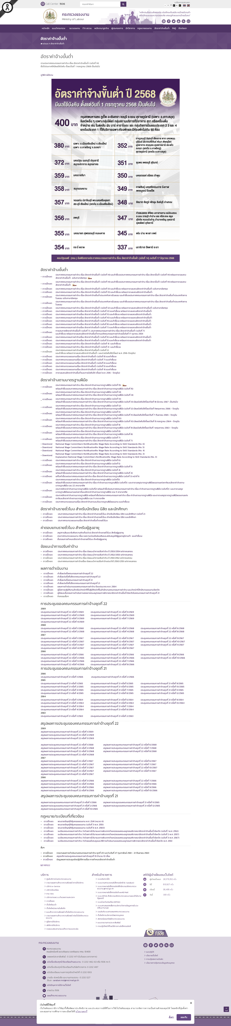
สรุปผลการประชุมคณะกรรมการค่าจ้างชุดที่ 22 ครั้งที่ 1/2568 (67, 744)
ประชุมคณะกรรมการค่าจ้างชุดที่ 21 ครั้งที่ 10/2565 (162, 686)
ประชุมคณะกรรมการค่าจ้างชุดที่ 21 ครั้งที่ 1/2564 (62, 699)
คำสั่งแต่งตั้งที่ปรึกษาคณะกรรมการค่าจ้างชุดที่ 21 (78, 583)
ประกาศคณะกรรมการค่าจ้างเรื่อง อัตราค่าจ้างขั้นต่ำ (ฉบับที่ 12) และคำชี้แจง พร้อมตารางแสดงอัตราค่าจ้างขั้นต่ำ (104, 311)
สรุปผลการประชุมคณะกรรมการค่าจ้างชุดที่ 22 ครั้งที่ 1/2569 (67, 731)
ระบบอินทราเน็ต (104, 878)
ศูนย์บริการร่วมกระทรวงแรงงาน (58, 878)
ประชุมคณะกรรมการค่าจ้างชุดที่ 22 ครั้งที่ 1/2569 (62, 612)
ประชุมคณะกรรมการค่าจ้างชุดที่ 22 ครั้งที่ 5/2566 (112, 654)
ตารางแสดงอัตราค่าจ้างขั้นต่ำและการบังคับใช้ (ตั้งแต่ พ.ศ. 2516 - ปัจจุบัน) (88, 372)
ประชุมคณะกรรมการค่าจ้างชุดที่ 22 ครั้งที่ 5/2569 (112, 612)
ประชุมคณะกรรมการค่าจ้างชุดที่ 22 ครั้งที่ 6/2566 (112, 657)
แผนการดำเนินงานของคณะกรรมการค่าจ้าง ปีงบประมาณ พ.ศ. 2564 (86, 586)
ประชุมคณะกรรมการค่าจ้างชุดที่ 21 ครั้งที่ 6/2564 (112, 703)
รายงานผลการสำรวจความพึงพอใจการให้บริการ (65, 882)
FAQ (174, 28)
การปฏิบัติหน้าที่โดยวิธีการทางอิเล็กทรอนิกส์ (114, 926)
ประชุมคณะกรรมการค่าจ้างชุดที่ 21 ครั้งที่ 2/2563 (112, 716)
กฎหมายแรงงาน (144, 28)
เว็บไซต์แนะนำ (51, 904)
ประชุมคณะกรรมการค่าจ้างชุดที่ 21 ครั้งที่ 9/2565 (162, 683)
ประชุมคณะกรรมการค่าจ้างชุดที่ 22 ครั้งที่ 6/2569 (112, 615)
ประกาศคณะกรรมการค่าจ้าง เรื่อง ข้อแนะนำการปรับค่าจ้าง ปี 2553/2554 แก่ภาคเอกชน (95, 551)
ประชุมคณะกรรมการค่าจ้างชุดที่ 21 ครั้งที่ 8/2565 (112, 693)
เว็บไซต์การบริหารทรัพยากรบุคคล (111, 915)
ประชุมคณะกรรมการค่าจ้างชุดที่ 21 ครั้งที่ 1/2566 (62, 676)
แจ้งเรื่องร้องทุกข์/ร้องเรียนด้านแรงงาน (64, 961)
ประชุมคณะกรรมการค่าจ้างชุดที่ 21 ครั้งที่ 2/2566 (112, 676)
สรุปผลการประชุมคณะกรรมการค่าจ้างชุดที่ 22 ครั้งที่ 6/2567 (129, 761)
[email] (188, 21)
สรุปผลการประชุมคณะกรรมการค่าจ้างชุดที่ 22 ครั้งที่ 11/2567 (129, 770)
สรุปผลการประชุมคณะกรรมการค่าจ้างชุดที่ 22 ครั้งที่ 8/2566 (130, 783)
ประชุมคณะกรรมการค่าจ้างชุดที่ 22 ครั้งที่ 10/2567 (163, 641)
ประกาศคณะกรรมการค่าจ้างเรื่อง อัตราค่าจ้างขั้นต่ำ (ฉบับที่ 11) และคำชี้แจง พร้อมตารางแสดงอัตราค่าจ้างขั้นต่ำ (103, 314)
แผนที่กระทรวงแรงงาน (56, 995)
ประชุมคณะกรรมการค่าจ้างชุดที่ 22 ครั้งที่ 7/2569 (112, 618)
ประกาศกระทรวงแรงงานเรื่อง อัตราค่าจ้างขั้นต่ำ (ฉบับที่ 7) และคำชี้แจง (86, 359)
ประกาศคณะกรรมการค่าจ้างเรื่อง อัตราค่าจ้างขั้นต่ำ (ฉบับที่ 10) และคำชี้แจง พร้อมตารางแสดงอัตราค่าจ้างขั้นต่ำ (104, 317)
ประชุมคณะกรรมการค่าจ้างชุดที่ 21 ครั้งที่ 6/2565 (112, 686)
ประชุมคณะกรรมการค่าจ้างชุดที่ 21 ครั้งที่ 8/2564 (112, 709)
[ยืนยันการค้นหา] (123, 4)
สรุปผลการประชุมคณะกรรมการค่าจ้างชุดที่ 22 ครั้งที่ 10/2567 (130, 767)
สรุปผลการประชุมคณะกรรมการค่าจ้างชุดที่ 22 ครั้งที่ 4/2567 (67, 770)
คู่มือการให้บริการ (53, 921)
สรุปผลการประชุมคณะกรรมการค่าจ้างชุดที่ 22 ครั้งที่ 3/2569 (67, 738)
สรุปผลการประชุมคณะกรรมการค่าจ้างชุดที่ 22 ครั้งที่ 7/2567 (129, 764)
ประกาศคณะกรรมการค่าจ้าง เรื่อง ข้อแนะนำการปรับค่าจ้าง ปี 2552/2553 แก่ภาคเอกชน (95, 554)
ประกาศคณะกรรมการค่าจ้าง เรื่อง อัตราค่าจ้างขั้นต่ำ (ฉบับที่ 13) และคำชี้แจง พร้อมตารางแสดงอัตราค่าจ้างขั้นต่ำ (104, 292)
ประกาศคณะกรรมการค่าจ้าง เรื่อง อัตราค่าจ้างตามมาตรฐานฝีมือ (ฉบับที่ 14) (89, 392)
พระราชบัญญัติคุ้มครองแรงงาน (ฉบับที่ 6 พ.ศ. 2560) (81, 827)
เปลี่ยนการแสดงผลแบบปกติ (177, 5)
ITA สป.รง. (87, 28)
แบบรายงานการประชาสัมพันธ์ (109, 922)
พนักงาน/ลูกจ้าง (101, 28)
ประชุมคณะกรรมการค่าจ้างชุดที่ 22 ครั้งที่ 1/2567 (62, 638)
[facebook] (169, 21)
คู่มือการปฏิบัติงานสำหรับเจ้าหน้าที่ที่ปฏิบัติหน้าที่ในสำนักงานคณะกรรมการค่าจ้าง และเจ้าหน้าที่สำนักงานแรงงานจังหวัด (108, 589)
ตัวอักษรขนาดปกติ (165, 5)
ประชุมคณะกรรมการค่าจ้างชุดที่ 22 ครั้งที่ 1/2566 (62, 654)
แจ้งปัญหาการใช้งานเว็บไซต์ (59, 985)
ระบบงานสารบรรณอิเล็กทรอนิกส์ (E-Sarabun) (116, 882)
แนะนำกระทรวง (58, 28)
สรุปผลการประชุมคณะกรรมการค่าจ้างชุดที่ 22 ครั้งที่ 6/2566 (67, 790)
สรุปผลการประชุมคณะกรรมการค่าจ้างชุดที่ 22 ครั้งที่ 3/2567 (67, 767)
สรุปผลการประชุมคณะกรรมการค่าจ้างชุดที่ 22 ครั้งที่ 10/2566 (130, 790)
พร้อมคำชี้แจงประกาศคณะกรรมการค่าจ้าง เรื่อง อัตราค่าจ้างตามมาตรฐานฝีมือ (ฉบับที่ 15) (94, 388)
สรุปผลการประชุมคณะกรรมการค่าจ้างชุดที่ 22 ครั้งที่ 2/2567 (67, 764)
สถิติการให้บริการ (53, 925)
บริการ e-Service (53, 886)
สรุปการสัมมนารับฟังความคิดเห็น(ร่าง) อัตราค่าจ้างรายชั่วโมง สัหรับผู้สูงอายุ (90, 532)
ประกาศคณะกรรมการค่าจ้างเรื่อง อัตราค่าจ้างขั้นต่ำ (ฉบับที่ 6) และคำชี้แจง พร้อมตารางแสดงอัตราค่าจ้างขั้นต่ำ (103, 337)
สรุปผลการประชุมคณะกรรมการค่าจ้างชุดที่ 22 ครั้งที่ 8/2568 (130, 751)
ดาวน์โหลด (47, 276)
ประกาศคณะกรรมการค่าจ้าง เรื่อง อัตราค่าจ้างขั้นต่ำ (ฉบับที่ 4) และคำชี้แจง (88, 343)
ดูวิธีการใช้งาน (47, 75)
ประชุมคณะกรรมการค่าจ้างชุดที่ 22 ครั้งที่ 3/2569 (62, 618)
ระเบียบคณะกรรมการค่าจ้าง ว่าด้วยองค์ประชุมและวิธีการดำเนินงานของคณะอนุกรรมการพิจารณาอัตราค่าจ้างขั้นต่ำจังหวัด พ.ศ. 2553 (115, 840)
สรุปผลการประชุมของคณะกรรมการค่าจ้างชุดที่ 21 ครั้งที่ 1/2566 (69, 802)
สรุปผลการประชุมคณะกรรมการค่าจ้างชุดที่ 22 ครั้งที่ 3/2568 (67, 751)
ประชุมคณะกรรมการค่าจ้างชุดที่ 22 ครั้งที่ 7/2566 (112, 661)
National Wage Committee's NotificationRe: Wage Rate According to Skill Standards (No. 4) (100, 450)
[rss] (183, 21)
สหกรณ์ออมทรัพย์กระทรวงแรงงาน (111, 918)
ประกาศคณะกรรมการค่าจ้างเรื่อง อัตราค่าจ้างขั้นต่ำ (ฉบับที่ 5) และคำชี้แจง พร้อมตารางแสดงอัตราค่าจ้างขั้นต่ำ (103, 340)
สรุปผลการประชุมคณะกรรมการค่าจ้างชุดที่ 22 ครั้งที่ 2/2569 (67, 734)
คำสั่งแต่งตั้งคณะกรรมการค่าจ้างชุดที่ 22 (75, 573)
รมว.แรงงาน (74, 28)
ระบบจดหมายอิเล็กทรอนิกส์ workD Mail (113, 892)
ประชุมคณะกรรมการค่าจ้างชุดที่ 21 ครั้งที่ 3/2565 (62, 690)
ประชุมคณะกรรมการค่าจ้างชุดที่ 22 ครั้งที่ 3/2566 (62, 661)
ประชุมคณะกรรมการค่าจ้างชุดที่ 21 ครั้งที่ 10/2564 (162, 703)
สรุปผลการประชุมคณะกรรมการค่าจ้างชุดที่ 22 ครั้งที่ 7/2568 (129, 748)
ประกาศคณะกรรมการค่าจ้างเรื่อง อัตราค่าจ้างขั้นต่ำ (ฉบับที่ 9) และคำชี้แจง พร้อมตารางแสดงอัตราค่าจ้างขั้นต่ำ (103, 320)
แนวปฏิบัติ (150, 951)
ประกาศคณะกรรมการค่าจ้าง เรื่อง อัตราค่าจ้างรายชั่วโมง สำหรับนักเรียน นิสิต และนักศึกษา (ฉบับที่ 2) (101, 513)
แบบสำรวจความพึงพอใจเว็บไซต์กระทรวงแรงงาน (65, 912)
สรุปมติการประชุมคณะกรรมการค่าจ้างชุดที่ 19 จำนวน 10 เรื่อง (83, 856)
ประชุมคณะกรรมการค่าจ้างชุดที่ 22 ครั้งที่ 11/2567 (162, 644)
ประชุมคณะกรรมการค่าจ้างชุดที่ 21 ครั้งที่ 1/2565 (62, 683)
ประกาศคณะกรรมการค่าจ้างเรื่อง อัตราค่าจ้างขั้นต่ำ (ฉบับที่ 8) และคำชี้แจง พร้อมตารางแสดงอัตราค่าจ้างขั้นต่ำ (103, 324)
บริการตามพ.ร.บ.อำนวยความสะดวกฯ (60, 897)
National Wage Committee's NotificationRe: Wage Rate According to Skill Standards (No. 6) (100, 444)
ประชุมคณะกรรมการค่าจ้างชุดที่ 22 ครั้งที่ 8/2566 (112, 664)
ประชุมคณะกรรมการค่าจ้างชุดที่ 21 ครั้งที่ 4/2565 (62, 693)
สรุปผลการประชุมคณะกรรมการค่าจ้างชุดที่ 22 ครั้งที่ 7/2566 (129, 780)
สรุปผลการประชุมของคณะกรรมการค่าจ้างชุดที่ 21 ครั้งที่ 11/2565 (131, 802)
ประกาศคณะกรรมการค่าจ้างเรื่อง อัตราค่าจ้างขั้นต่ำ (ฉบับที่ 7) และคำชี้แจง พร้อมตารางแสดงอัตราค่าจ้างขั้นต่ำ (103, 327)
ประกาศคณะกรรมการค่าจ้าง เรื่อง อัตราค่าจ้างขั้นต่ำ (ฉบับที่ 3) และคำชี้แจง (88, 347)
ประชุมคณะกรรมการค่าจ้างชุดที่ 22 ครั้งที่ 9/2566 (162, 654)
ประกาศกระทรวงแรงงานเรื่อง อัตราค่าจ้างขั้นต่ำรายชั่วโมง (83, 520)
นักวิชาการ (130, 28)
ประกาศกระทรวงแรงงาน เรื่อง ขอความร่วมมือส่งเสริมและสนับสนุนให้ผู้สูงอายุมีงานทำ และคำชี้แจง (99, 536)
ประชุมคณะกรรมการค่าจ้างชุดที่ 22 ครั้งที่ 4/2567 (62, 648)
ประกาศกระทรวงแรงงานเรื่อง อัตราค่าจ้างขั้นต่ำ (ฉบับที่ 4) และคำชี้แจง (86, 369)
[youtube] (178, 21)
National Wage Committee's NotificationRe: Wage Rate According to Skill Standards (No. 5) (100, 447)
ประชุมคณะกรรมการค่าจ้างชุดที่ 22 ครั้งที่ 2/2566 (62, 657)
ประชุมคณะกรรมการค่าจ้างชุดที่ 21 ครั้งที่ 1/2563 (62, 716)
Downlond (47, 444)
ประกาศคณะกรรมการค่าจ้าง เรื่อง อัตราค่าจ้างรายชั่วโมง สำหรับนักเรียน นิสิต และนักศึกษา (97, 517)
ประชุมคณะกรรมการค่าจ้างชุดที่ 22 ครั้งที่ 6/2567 (112, 641)
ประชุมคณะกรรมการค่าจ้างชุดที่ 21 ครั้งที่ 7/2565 (112, 690)
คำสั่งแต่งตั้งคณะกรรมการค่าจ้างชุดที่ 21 (75, 580)
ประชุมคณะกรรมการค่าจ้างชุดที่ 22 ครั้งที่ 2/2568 (62, 631)
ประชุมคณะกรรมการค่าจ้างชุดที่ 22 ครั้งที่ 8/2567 (112, 648)
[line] (164, 21)
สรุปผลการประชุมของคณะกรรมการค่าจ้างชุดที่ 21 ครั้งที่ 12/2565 (131, 805)
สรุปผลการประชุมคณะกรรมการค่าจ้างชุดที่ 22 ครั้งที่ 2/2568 (67, 748)
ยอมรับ (184, 1017)
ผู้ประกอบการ (117, 28)
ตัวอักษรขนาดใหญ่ (171, 5)
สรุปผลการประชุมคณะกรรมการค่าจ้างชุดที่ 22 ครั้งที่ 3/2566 (67, 780)
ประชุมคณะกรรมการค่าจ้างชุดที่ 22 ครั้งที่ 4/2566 (62, 664)
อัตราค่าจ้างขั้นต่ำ (162, 28)
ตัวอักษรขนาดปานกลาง (168, 5)
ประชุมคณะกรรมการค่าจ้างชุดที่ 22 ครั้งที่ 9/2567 (162, 638)
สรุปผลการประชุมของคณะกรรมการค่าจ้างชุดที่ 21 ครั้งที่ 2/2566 (69, 805)
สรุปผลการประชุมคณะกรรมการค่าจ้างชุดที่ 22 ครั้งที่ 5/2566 (67, 787)
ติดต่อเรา (182, 28)
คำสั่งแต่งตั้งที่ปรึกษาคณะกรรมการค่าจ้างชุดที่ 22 (79, 576)
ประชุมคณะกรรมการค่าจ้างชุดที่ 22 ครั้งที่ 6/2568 (162, 628)
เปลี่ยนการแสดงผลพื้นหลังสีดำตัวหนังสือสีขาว (174, 5)
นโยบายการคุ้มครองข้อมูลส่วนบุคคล (160, 962)
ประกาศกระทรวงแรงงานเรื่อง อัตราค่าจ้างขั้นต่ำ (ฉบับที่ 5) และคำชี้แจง (86, 366)
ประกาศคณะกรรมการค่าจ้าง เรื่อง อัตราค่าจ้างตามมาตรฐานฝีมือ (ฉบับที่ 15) (88, 385)
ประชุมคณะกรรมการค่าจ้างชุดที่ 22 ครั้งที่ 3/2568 (112, 628)
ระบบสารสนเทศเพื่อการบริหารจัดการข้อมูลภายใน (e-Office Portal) (118, 906)
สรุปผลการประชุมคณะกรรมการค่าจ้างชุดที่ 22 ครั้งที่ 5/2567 (67, 774)
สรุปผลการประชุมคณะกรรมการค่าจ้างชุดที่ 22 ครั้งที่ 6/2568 (130, 744)
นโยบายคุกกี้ (81, 1011)
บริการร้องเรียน (52, 889)
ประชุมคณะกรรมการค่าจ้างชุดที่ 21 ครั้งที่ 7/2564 (112, 706)
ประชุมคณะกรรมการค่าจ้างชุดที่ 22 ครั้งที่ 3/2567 (62, 644)
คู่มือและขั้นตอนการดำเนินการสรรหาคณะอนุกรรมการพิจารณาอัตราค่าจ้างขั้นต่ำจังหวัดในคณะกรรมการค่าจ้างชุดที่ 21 (108, 593)
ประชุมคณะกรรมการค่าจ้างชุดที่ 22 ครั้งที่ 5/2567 (112, 638)
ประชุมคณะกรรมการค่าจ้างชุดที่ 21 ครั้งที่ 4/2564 (62, 709)
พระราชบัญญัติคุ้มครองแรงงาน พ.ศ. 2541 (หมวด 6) (81, 821)
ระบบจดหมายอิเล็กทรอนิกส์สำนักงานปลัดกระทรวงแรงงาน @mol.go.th (116, 887)
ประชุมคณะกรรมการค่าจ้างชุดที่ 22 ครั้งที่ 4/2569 (62, 621)
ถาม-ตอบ (50, 893)
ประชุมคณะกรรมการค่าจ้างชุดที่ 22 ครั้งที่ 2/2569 (62, 615)
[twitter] (174, 21)
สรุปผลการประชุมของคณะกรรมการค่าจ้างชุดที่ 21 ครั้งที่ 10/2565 (69, 808)
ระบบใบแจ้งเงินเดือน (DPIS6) (109, 902)
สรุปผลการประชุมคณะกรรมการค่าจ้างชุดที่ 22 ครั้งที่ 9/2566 (129, 787)
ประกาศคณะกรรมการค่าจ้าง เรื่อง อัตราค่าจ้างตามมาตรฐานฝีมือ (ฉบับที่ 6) (88, 460)
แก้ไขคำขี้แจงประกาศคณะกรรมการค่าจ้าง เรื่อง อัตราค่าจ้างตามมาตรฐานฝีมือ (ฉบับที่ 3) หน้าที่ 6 (98, 476)
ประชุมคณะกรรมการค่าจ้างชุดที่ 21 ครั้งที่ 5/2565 (112, 683)
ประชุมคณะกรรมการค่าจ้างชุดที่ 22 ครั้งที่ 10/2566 (163, 657)
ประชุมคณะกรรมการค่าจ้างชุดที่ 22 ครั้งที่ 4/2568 (112, 631)
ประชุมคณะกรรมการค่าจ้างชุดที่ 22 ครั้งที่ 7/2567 (112, 644)
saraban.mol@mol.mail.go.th (66, 980)
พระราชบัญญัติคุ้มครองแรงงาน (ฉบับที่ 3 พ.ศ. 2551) (80, 824)
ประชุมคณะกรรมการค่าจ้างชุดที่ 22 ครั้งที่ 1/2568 (62, 628)
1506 (62, 4)
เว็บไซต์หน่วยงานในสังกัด (55, 908)
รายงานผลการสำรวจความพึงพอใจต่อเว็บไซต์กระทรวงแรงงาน (67, 916)
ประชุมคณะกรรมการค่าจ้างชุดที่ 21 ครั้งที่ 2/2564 (62, 703)
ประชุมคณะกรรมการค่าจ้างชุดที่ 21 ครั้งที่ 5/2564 (112, 699)
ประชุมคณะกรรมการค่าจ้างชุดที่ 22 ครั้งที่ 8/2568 (162, 631)
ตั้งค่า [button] (171, 1017)
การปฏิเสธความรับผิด (154, 959)
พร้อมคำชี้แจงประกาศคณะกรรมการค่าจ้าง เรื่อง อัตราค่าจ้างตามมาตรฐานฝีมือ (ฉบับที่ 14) (94, 395)
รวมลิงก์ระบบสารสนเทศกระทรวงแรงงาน (113, 911)
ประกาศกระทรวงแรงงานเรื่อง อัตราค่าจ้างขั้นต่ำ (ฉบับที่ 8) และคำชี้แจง (86, 356)
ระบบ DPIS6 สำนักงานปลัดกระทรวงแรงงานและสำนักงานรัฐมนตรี (119, 897)
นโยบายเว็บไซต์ (152, 955)
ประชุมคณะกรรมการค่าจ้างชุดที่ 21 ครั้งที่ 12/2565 (162, 693)
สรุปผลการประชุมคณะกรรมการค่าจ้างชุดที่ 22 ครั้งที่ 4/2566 (67, 783)
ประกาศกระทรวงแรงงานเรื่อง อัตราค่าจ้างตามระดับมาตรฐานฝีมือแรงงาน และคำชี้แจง (92, 501)
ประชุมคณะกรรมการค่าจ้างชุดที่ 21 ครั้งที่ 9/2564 (162, 699)
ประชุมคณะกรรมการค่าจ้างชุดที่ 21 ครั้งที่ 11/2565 (162, 690)
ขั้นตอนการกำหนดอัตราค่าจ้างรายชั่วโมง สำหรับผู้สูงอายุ (82, 539)
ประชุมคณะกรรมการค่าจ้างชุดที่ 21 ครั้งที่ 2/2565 (62, 686)
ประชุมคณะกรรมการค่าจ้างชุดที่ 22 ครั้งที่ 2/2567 (62, 641)
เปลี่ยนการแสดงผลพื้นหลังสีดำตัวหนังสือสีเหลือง (180, 5)
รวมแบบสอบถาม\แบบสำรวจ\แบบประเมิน (62, 928)
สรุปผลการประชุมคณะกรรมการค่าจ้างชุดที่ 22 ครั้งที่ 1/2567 (67, 761)
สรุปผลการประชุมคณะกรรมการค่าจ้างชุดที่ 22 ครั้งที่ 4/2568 (67, 754)
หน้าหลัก (45, 28)
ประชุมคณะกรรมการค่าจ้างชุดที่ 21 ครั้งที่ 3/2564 (62, 706)
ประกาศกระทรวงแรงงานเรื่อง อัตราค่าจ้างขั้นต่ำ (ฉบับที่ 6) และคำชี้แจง (86, 363)
